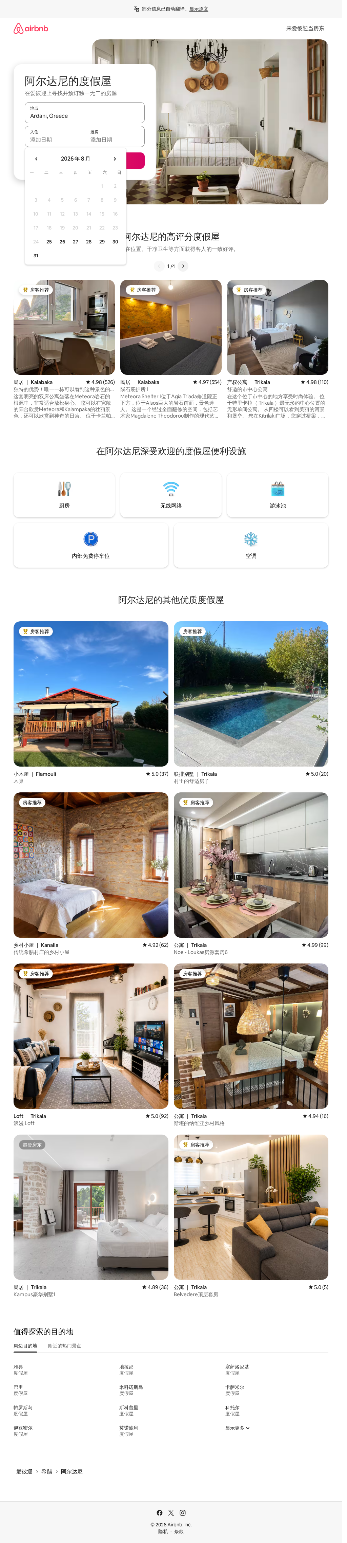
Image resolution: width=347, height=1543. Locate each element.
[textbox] (54, 139)
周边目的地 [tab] (25, 1346)
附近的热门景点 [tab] (64, 1346)
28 (88, 242)
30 (115, 242)
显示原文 (198, 9)
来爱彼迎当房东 (305, 28)
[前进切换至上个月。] (37, 159)
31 (36, 256)
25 (49, 242)
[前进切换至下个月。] (115, 159)
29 (102, 242)
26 (62, 242)
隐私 (163, 1531)
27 (75, 242)
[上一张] (159, 266)
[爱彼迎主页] (31, 28)
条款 (179, 1531)
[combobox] (84, 116)
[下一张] (183, 266)
